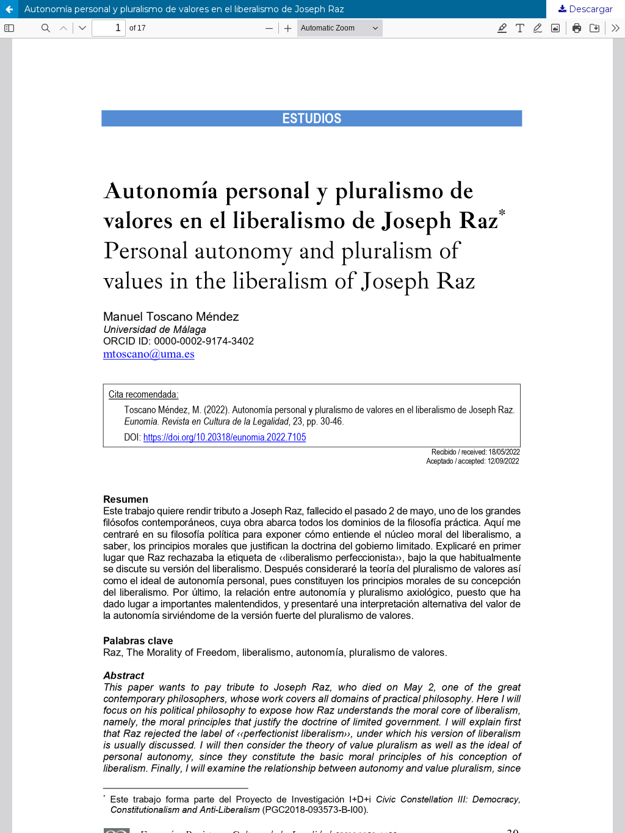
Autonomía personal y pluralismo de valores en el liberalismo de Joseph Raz (184, 9)
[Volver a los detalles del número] (9, 9)
